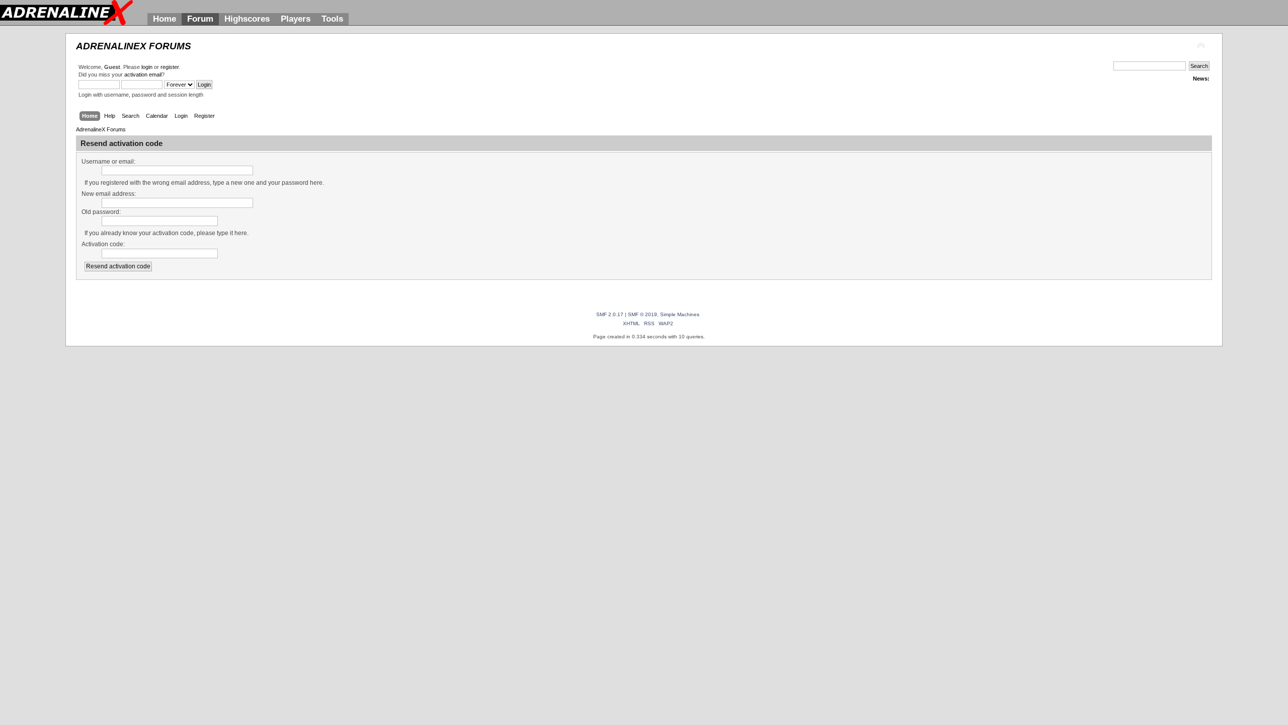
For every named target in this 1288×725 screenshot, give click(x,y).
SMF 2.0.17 (609, 314)
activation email (143, 74)
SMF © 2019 (642, 314)
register (169, 67)
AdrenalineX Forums (133, 46)
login (146, 67)
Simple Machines (679, 314)
